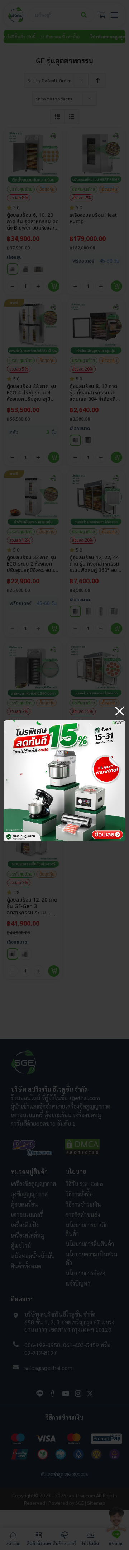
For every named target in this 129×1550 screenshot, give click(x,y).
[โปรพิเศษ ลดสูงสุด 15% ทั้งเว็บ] (64, 723)
